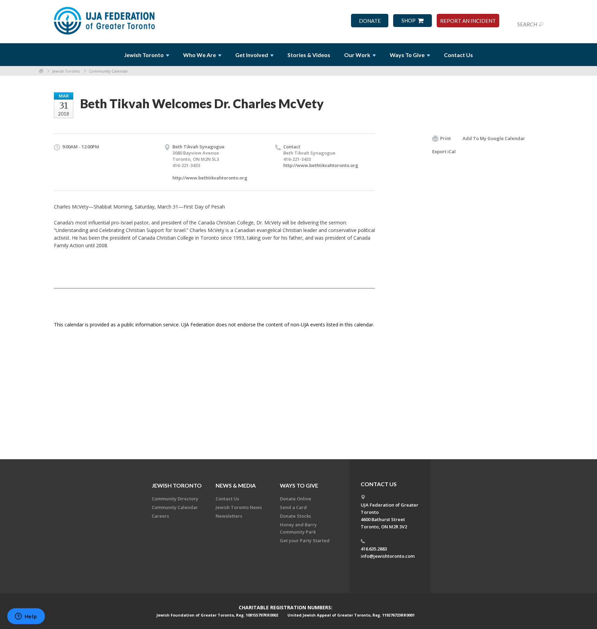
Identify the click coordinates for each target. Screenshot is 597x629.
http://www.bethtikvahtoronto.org (209, 178)
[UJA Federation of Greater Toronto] (105, 18)
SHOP (408, 21)
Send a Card (293, 507)
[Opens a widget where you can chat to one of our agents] (26, 617)
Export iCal (444, 151)
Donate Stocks (295, 516)
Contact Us (458, 55)
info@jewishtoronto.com (388, 556)
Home (41, 71)
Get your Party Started (305, 540)
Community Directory (175, 499)
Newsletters (229, 516)
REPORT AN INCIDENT (468, 21)
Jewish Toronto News (239, 507)
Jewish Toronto (66, 71)
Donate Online (295, 499)
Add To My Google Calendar (494, 138)
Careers (160, 516)
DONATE (370, 21)
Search (527, 24)
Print (445, 138)
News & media (236, 485)
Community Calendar (108, 71)
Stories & (308, 55)
